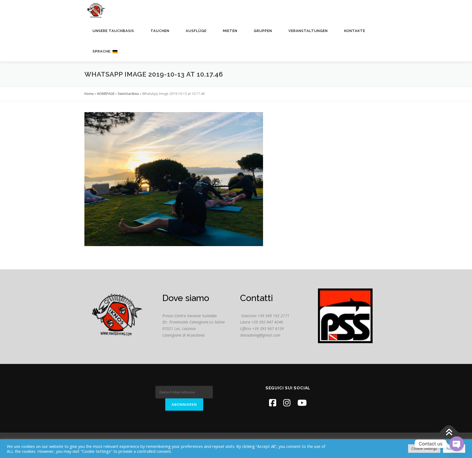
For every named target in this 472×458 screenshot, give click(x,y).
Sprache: (103, 51)
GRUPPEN (263, 31)
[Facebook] (272, 402)
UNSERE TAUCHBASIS (113, 31)
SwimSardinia (128, 93)
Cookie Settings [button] (424, 448)
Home (89, 93)
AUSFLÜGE (196, 31)
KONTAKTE (354, 31)
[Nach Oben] (449, 432)
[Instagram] (286, 402)
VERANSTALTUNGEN (308, 31)
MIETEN (230, 31)
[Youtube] (302, 402)
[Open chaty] (456, 443)
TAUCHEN (160, 31)
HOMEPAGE (105, 93)
